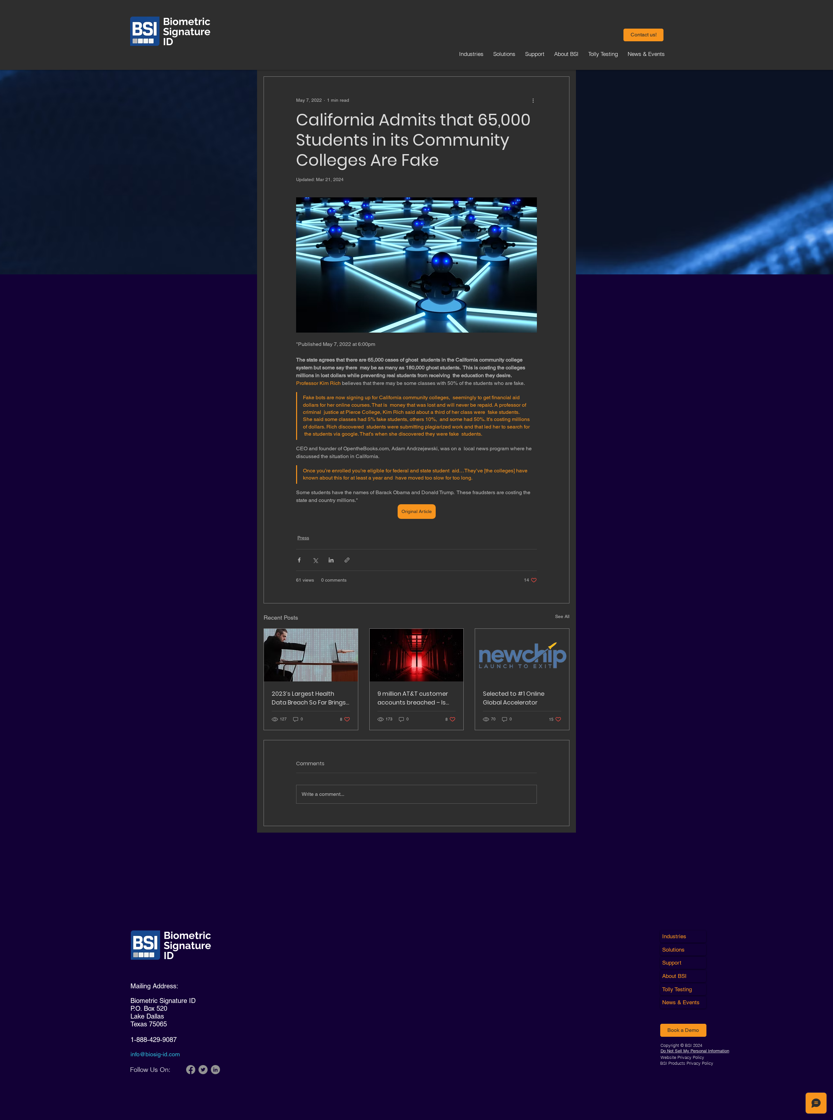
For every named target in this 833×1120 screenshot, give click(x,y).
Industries (674, 936)
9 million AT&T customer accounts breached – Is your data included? (412, 698)
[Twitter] (203, 1069)
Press (303, 537)
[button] (643, 35)
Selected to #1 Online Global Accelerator (513, 698)
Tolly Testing (677, 989)
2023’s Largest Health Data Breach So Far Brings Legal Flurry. (309, 698)
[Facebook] (190, 1069)
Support (671, 962)
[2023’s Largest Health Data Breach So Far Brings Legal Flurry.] (311, 655)
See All (562, 616)
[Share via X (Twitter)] (315, 560)
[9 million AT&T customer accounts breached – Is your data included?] (417, 655)
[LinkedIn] (215, 1069)
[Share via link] (347, 560)
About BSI (674, 976)
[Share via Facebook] (299, 560)
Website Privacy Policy (682, 1057)
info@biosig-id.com (155, 1054)
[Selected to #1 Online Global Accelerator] (522, 655)
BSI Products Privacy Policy (686, 1063)
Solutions (673, 949)
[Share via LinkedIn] (331, 560)
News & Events (681, 1002)
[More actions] (533, 100)
